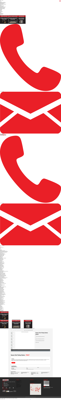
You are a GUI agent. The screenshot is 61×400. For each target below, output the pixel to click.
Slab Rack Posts (1, 279)
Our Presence (1, 14)
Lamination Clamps (2, 267)
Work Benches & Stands (2, 7)
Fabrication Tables (2, 297)
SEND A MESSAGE (2, 245)
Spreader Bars (1, 258)
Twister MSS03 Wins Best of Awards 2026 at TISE (35, 382)
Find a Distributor (2, 310)
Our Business (1, 11)
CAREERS (1, 308)
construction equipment (18, 386)
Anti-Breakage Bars (2, 303)
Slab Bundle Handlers (2, 262)
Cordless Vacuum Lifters (2, 273)
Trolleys (1, 295)
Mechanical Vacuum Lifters (3, 274)
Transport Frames (1, 6)
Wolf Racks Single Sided (2, 293)
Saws (0, 305)
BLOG (0, 309)
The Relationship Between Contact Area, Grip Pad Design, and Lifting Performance (36, 381)
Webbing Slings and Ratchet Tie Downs (4, 271)
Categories (1, 306)
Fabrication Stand (2, 298)
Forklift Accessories (2, 289)
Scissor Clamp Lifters (2, 253)
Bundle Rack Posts (2, 280)
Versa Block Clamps (2, 254)
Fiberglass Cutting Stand (2, 300)
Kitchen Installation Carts (2, 302)
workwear (17, 387)
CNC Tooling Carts (2, 270)
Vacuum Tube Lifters (2, 276)
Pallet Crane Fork (2, 263)
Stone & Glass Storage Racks (3, 4)
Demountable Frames (2, 291)
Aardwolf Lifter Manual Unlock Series (4, 251)
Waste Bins (1, 269)
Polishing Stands (1, 299)
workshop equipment (18, 381)
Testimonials (1, 13)
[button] (35, 388)
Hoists (0, 286)
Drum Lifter (1, 260)
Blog (0, 12)
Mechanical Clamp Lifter (2, 2)
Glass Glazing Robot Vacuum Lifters (3, 277)
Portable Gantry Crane (2, 284)
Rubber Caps (1, 281)
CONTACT (1, 307)
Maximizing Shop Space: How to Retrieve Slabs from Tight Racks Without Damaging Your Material (36, 380)
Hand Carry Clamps (2, 266)
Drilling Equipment (2, 265)
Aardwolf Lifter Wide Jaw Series (3, 252)
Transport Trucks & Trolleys (3, 294)
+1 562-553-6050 (2, 91)
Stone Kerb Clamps (2, 255)
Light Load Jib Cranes (2, 285)
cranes (17, 383)
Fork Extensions (1, 288)
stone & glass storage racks (19, 382)
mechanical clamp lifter (18, 380)
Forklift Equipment (2, 5)
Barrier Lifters (1, 256)
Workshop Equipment (2, 3)
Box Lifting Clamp (2, 261)
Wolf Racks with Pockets (2, 292)
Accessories (1, 257)
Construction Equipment (2, 8)
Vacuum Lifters (1, 272)
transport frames (17, 384)
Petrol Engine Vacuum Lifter (3, 275)
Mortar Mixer (1, 304)
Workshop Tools (1, 268)
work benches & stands (18, 385)
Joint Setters (1, 264)
